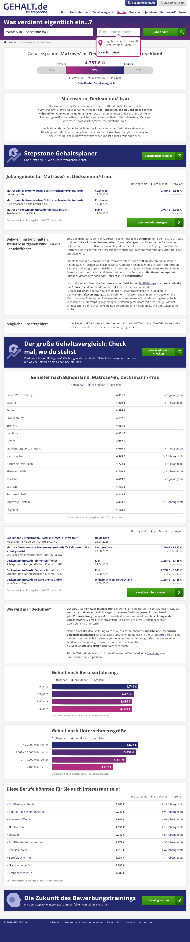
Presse (69, 922)
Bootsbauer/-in (18, 850)
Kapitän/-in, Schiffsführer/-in (27, 812)
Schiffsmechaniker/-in (22, 804)
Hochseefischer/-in (20, 865)
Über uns (56, 922)
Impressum (145, 922)
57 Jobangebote (174, 834)
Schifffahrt (157, 634)
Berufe (121, 12)
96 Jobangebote (174, 812)
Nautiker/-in (16, 827)
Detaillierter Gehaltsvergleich (96, 83)
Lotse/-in (14, 834)
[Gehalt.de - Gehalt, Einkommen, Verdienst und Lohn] (25, 8)
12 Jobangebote (174, 804)
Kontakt (130, 922)
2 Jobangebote (175, 471)
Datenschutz (115, 922)
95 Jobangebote (174, 819)
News (182, 12)
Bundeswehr (80, 136)
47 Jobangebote (174, 850)
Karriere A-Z (168, 12)
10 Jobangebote (174, 827)
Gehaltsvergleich (103, 12)
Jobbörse (151, 12)
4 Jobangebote (175, 456)
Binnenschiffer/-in (20, 819)
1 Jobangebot (175, 395)
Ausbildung (154, 653)
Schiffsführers (147, 283)
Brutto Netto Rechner (75, 12)
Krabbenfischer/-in (20, 873)
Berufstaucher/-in (20, 857)
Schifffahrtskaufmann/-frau (26, 842)
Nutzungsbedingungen (90, 922)
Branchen (135, 12)
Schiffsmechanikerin (86, 623)
